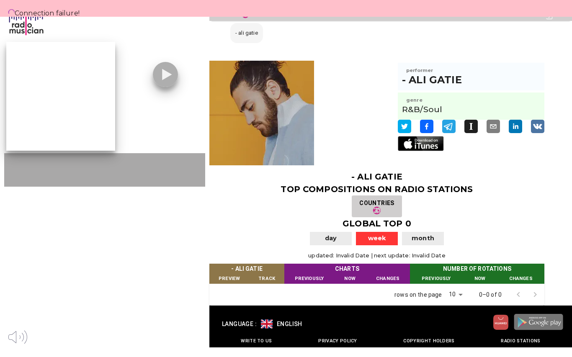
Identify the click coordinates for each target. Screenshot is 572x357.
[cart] (112, 336)
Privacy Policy (337, 341)
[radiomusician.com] (38, 21)
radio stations (520, 341)
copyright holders (428, 341)
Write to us (256, 341)
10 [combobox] (452, 294)
